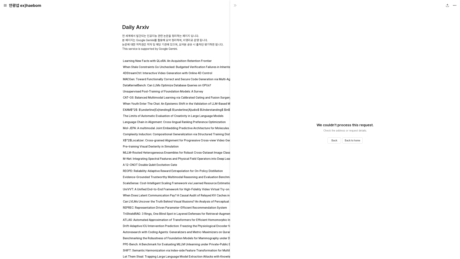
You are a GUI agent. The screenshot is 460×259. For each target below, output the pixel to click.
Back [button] (219, 140)
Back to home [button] (352, 140)
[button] (5, 5)
